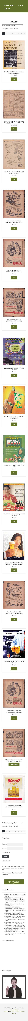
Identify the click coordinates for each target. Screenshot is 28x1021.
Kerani (17, 1011)
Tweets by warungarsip (8, 940)
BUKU (7, 894)
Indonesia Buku (14, 1010)
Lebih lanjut (14, 764)
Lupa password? (6, 860)
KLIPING (8, 898)
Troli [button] (14, 79)
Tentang (6, 1011)
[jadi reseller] (14, 881)
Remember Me (6, 852)
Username (4, 844)
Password (4, 848)
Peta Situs (11, 1011)
